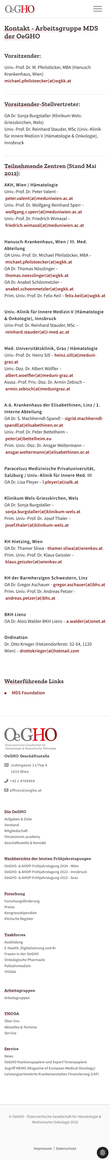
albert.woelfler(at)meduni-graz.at (39, 375)
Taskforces (15, 934)
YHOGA (11, 1013)
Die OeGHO (15, 811)
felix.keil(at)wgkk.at (85, 296)
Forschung (14, 893)
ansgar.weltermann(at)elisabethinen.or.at (47, 452)
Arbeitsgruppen (19, 990)
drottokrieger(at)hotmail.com (49, 651)
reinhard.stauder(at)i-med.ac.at (37, 332)
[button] (95, 9)
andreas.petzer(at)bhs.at (30, 598)
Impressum (43, 1148)
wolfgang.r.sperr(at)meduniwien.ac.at (43, 212)
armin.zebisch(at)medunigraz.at (37, 389)
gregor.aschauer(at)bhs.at (79, 585)
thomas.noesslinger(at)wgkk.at (36, 275)
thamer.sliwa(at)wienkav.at (75, 548)
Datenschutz (66, 1148)
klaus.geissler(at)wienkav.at (33, 562)
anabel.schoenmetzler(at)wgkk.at (39, 289)
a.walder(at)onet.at (85, 621)
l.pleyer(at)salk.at (60, 482)
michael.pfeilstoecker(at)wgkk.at (37, 81)
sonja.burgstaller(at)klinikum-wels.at (42, 512)
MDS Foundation (28, 693)
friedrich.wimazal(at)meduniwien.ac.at (44, 225)
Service (11, 1048)
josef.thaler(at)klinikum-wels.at (37, 525)
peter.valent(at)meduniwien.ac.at (39, 198)
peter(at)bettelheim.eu (28, 439)
